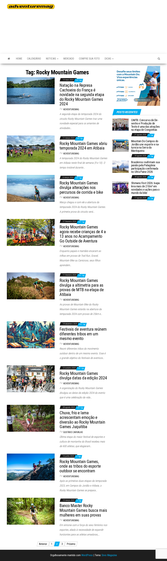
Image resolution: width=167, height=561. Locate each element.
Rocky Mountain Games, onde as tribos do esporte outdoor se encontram (80, 466)
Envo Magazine (109, 555)
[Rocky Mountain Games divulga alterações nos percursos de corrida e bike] (31, 188)
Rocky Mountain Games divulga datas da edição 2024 (83, 376)
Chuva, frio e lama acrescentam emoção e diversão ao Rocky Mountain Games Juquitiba (82, 419)
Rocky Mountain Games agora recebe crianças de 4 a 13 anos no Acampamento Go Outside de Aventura (83, 233)
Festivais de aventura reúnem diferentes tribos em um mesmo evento (83, 334)
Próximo (71, 544)
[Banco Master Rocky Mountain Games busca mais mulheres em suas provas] (31, 511)
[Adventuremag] (8, 59)
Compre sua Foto (89, 58)
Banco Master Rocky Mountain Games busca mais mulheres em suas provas (83, 510)
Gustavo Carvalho (73, 432)
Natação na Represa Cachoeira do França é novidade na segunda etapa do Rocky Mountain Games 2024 (82, 94)
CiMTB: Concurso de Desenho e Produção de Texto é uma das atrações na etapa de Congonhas (145, 124)
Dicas (108, 58)
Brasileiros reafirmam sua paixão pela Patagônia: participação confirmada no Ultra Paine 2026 (145, 166)
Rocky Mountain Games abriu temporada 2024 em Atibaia (83, 146)
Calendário (34, 58)
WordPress (87, 555)
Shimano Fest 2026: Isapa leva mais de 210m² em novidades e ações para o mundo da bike (145, 187)
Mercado (68, 58)
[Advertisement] (113, 25)
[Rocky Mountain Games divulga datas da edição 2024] (31, 378)
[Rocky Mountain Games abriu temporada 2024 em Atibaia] (31, 148)
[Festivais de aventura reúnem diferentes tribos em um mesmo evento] (31, 334)
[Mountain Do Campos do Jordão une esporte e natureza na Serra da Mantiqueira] (120, 145)
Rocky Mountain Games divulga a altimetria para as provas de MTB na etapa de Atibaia (82, 287)
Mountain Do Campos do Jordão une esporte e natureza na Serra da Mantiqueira (145, 145)
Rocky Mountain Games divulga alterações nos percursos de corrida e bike (81, 187)
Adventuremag (71, 109)
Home (19, 58)
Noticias (51, 58)
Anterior (43, 544)
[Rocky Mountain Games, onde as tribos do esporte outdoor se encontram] (31, 466)
